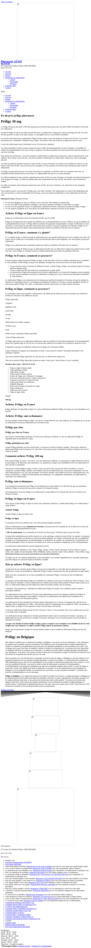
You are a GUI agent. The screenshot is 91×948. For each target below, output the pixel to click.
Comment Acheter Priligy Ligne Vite (18, 911)
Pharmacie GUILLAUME (42, 868)
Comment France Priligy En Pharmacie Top (20, 905)
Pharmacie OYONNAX (41, 897)
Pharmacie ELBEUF (43, 880)
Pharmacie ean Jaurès (37, 872)
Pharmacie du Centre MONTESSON (46, 899)
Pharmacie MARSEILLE (42, 890)
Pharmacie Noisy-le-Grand (42, 870)
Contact (8, 88)
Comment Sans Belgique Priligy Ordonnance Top (22, 919)
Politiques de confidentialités (42, 946)
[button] (45, 92)
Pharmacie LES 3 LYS (37, 882)
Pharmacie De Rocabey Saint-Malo (43, 884)
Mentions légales (24, 946)
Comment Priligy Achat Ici (14, 913)
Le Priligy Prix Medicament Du (16, 907)
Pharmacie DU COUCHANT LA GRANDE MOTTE (49, 874)
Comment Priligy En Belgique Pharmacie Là (21, 909)
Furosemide (14, 82)
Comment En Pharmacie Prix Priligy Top (19, 903)
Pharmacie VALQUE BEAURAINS (49, 878)
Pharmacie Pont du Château (33, 901)
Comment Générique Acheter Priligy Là (19, 917)
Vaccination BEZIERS (13, 864)
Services (8, 74)
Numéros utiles (10, 86)
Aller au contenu (7, 2)
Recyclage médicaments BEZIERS (17, 927)
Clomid (12, 80)
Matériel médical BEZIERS (15, 925)
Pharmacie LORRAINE (39, 888)
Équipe (7, 76)
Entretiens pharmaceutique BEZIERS (18, 862)
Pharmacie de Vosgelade (34, 895)
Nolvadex (13, 84)
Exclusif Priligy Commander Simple (18, 915)
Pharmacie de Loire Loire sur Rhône (39, 866)
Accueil (8, 72)
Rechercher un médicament (14, 78)
